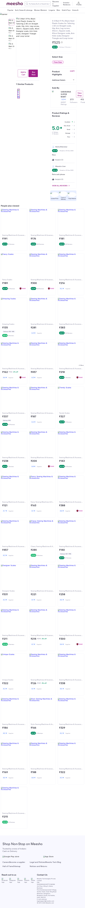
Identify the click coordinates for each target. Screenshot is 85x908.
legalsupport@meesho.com (45, 901)
